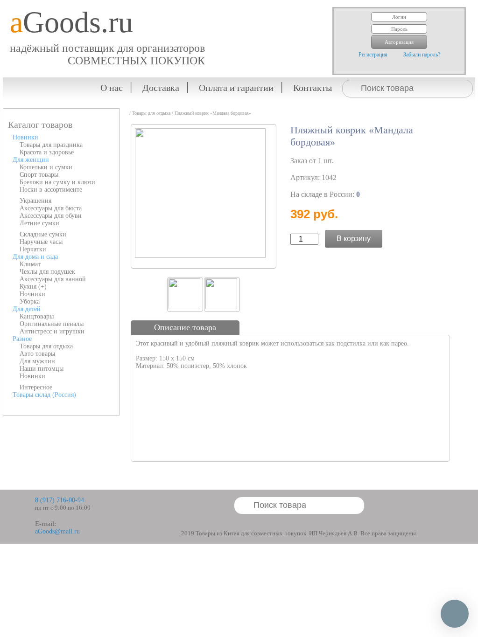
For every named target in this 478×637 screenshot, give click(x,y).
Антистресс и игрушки (52, 331)
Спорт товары (39, 174)
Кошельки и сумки (46, 167)
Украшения (35, 200)
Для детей (27, 308)
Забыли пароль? (421, 54)
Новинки (25, 137)
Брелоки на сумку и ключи (57, 182)
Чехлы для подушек (47, 271)
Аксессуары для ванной (53, 279)
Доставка (160, 88)
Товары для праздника (51, 144)
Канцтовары (37, 316)
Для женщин (31, 159)
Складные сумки (43, 234)
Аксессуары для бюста (51, 208)
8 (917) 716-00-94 (59, 500)
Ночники (32, 294)
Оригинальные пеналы (52, 323)
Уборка (30, 301)
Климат (30, 264)
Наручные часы (41, 241)
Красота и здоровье (47, 152)
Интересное (36, 387)
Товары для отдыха (46, 346)
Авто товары (37, 353)
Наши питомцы (41, 368)
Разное (22, 338)
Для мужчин (37, 361)
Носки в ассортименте (51, 189)
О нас (111, 88)
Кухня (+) (33, 286)
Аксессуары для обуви (51, 215)
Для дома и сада (35, 256)
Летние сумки (39, 223)
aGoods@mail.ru (57, 531)
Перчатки (33, 249)
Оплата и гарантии (236, 88)
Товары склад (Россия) (44, 394)
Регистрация (372, 54)
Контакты (312, 88)
